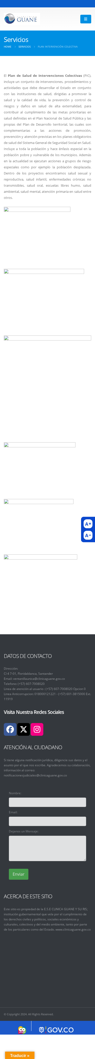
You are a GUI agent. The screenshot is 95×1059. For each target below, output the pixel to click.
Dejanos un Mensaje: (24, 831)
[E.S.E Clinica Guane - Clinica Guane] (22, 19)
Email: (13, 812)
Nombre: (15, 793)
